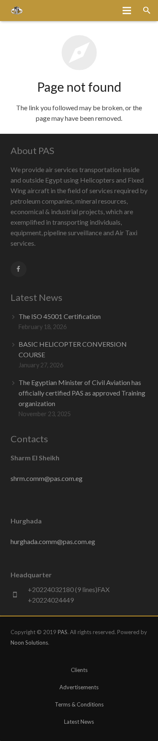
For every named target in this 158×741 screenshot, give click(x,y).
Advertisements (79, 687)
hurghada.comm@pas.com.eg (53, 541)
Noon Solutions (29, 642)
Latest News (79, 721)
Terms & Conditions (79, 704)
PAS (62, 632)
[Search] (147, 10)
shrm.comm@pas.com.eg (47, 478)
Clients (79, 670)
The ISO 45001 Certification (60, 316)
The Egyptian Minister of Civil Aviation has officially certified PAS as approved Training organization (82, 392)
